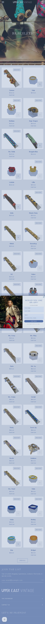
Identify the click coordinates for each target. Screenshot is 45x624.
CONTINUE (34, 321)
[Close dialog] (43, 297)
